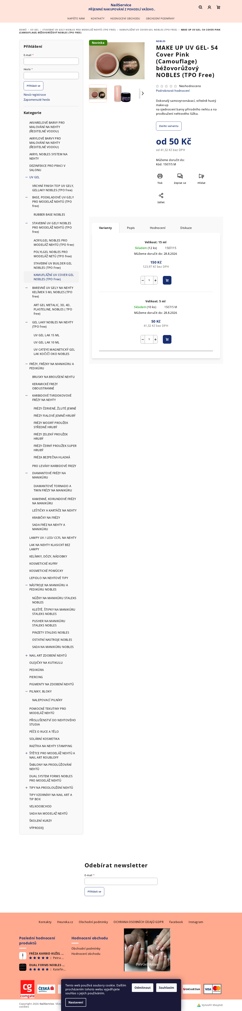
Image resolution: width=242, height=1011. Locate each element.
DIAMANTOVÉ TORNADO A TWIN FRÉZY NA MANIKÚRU (53, 488)
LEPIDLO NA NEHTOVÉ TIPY (48, 578)
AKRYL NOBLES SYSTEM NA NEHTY (48, 156)
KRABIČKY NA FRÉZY (46, 518)
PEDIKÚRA (36, 670)
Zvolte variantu (169, 126)
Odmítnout (143, 988)
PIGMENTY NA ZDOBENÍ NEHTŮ (51, 684)
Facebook (176, 922)
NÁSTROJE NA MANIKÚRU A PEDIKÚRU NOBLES (48, 587)
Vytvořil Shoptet (212, 1005)
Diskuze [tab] (186, 228)
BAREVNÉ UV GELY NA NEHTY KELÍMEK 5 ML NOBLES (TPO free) (52, 292)
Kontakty (45, 922)
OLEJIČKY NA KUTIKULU (46, 663)
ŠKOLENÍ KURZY (40, 821)
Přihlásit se (33, 85)
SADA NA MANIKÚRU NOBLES (53, 647)
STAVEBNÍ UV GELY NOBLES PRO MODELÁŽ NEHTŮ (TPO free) (52, 227)
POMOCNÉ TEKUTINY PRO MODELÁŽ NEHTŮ (47, 711)
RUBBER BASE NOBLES (49, 215)
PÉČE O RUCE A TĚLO (44, 732)
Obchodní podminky (93, 922)
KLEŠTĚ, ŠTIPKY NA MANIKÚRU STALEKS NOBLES (53, 612)
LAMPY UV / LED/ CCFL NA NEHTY (52, 538)
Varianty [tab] (105, 228)
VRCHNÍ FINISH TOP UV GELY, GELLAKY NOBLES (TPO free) (53, 188)
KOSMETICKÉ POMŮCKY (46, 571)
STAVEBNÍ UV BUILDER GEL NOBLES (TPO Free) (53, 265)
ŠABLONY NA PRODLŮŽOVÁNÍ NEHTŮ (50, 767)
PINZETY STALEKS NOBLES (50, 633)
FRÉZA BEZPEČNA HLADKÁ (52, 457)
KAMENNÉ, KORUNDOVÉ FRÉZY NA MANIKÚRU (54, 501)
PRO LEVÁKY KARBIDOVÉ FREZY (54, 466)
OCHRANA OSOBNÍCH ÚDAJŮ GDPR (139, 922)
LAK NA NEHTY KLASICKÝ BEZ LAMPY (49, 547)
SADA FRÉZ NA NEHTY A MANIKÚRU (48, 527)
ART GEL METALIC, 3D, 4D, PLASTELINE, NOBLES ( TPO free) (53, 309)
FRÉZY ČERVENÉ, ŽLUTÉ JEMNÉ (55, 408)
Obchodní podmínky (85, 948)
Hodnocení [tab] (158, 228)
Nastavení (75, 1002)
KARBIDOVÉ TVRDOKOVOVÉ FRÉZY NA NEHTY (52, 398)
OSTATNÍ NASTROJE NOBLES (52, 640)
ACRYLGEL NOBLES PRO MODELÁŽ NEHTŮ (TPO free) (54, 242)
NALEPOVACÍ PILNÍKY (47, 700)
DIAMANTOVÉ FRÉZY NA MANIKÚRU (49, 475)
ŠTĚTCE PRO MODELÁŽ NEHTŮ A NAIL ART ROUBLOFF (52, 755)
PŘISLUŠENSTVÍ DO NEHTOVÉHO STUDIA (52, 722)
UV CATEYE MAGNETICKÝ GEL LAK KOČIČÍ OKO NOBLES (54, 352)
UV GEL (34, 177)
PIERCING (36, 677)
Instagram (196, 922)
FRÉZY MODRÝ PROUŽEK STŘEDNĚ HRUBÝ (51, 425)
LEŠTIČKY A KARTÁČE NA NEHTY (54, 510)
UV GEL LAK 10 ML (47, 342)
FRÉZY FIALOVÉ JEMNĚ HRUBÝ (55, 416)
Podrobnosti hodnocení (173, 91)
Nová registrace (35, 95)
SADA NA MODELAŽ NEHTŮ (48, 813)
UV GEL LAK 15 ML (47, 335)
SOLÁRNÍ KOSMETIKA (44, 739)
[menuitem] (76, 18)
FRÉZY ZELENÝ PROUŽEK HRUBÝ (51, 436)
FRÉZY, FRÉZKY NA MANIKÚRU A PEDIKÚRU (51, 366)
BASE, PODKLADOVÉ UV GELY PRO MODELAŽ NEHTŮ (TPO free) (53, 201)
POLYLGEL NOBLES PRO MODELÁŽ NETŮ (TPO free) (53, 254)
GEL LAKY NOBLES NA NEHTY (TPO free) (52, 324)
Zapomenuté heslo (37, 100)
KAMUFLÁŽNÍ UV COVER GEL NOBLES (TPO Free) (54, 277)
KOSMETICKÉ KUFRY (43, 564)
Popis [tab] (131, 228)
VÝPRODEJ (36, 828)
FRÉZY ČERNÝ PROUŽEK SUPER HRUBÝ (55, 448)
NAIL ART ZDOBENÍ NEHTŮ (48, 655)
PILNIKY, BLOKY (40, 691)
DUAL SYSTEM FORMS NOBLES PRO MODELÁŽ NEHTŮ (51, 778)
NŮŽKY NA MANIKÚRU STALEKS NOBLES (54, 600)
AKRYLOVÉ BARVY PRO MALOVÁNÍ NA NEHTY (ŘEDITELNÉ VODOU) (45, 142)
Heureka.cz (65, 922)
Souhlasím (166, 988)
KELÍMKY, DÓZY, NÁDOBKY (48, 556)
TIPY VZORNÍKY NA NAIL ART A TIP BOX (50, 797)
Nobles (161, 41)
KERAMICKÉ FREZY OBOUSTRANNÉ (45, 386)
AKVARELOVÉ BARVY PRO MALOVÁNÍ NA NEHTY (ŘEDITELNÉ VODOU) (47, 127)
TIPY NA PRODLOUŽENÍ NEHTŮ (51, 788)
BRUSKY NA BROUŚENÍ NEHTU (53, 377)
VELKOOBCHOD (40, 806)
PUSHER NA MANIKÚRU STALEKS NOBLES (48, 623)
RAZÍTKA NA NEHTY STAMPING (51, 746)
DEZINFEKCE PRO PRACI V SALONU (47, 168)
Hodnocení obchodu (85, 954)
